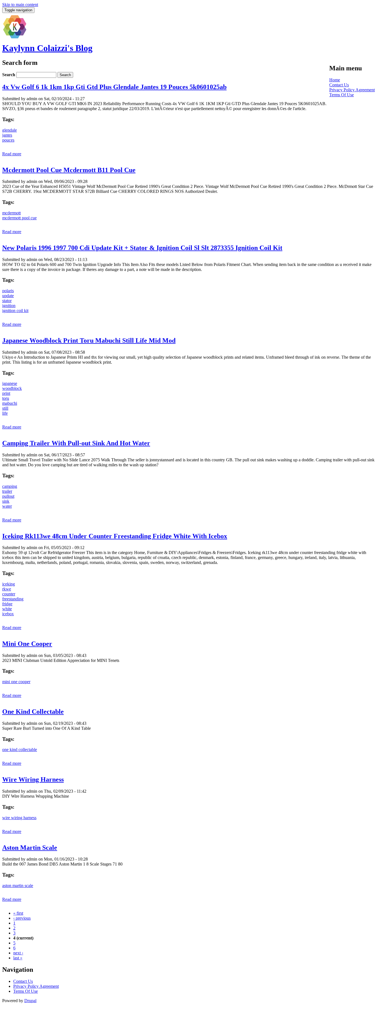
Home (334, 80)
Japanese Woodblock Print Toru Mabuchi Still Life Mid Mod (89, 340)
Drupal (30, 1000)
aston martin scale (17, 885)
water (7, 506)
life (5, 413)
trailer (7, 491)
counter (8, 594)
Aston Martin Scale (29, 847)
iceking (8, 584)
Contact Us (339, 84)
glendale (9, 130)
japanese (9, 383)
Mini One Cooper (27, 643)
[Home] (14, 37)
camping (9, 486)
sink (5, 501)
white (7, 608)
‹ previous (22, 918)
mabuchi (9, 403)
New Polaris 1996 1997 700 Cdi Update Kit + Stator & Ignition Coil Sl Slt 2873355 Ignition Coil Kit (142, 247)
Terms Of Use (341, 94)
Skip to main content (20, 4)
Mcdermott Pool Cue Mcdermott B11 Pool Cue (69, 170)
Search (9, 74)
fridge (7, 603)
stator (7, 300)
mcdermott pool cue (19, 217)
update (8, 295)
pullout (8, 496)
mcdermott (11, 213)
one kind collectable (19, 749)
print (6, 393)
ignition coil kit (15, 310)
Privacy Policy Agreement (352, 89)
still (5, 408)
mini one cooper (16, 681)
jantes (7, 135)
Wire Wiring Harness (33, 779)
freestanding (12, 599)
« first (18, 913)
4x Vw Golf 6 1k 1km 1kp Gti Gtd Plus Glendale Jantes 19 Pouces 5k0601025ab (114, 86)
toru (5, 398)
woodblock (12, 388)
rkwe (6, 589)
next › (18, 953)
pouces (8, 140)
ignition (8, 305)
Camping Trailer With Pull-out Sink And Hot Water (76, 443)
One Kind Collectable (33, 711)
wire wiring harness (19, 817)
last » (17, 957)
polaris (8, 290)
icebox (8, 613)
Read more (11, 153)
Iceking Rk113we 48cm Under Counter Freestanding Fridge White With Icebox (114, 536)
